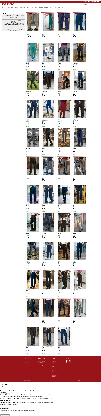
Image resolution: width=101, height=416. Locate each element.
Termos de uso (40, 362)
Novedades (64, 7)
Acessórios (51, 7)
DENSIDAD (14, 27)
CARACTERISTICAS (14, 29)
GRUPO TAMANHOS (14, 18)
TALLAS (14, 21)
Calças (31, 7)
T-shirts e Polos (10, 7)
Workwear (3, 7)
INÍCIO (4, 10)
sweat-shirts (22, 7)
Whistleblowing (40, 365)
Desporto (41, 7)
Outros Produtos (58, 7)
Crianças (46, 7)
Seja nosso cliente (54, 375)
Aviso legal (39, 360)
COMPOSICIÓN (13, 23)
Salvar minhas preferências (5, 393)
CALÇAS (7, 10)
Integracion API (54, 376)
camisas (36, 7)
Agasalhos (16, 7)
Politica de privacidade (41, 361)
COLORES (14, 15)
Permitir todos (3, 392)
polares (27, 7)
